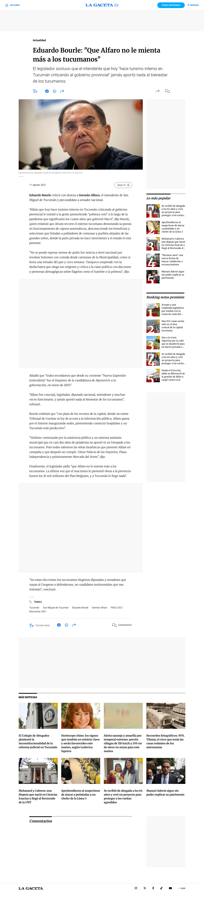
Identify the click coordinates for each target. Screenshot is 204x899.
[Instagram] (136, 888)
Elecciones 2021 (37, 611)
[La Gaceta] (102, 5)
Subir (183, 888)
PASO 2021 (117, 607)
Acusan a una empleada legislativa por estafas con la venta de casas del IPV (173, 311)
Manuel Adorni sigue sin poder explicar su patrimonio (173, 274)
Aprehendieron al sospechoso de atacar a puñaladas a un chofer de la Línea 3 (80, 794)
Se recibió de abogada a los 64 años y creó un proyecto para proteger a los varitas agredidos (173, 212)
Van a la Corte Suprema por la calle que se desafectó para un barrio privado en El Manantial (173, 343)
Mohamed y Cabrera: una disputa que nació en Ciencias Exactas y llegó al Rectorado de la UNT (173, 245)
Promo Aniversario (171, 5)
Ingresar (194, 5)
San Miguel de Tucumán (56, 607)
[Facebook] (153, 888)
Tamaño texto (42, 625)
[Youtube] (170, 888)
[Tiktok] (161, 888)
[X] (144, 888)
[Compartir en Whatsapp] (54, 92)
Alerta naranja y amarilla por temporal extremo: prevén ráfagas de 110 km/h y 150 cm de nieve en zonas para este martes (123, 743)
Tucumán (34, 607)
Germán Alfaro (99, 607)
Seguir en (121, 185)
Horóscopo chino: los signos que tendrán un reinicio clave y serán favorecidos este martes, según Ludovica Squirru (80, 743)
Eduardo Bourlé (80, 607)
